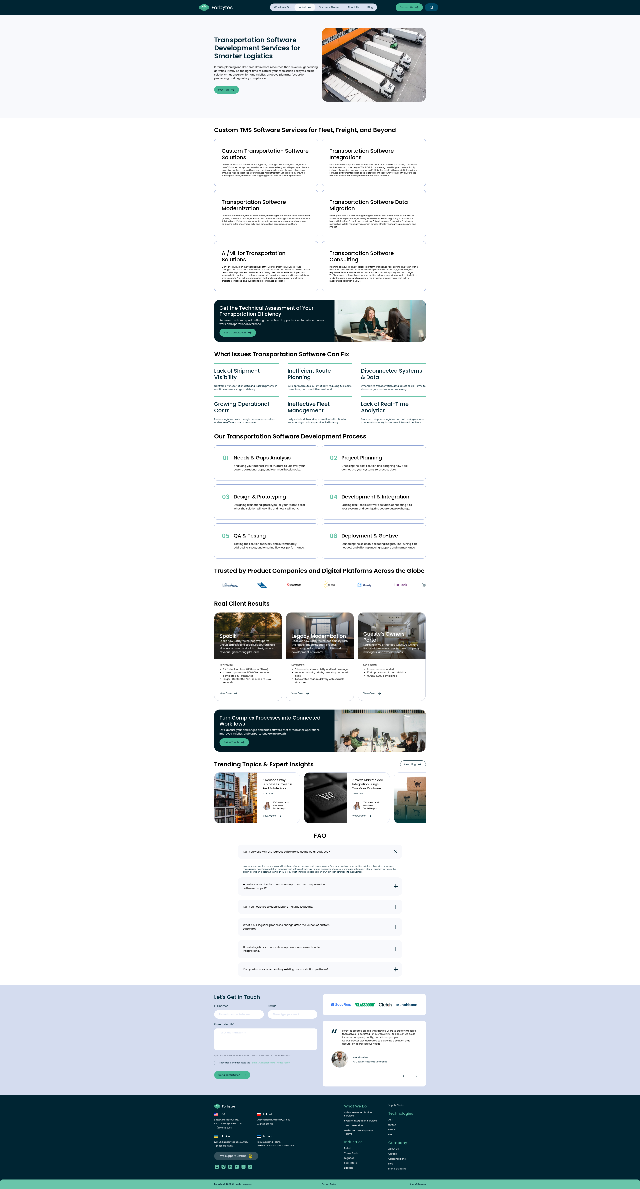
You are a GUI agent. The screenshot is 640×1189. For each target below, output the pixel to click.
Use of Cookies (418, 1184)
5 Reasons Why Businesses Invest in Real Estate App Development (277, 786)
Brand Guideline (397, 1168)
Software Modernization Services (358, 1114)
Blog (370, 7)
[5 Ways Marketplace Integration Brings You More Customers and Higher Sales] (325, 798)
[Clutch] (217, 1166)
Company (397, 1142)
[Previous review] (404, 1076)
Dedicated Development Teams (358, 1132)
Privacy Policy (329, 1184)
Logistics (349, 1158)
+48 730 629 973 (265, 1124)
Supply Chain (396, 1105)
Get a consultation (229, 1075)
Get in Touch (231, 742)
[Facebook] (237, 1166)
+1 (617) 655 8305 (223, 1127)
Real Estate (350, 1163)
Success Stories (329, 7)
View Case (226, 693)
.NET (390, 1119)
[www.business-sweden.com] (216, 585)
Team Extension (353, 1125)
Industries (304, 7)
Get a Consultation (235, 332)
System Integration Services (360, 1120)
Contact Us (406, 7)
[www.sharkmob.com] (248, 584)
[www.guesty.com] (319, 585)
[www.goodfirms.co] (341, 1004)
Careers (393, 1153)
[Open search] (431, 7)
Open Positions (397, 1158)
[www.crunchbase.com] (406, 1004)
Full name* (221, 1006)
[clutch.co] (385, 1004)
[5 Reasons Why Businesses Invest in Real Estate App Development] (235, 798)
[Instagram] (223, 1166)
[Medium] (243, 1166)
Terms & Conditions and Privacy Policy (270, 1062)
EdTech (348, 1167)
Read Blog (410, 764)
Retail (347, 1148)
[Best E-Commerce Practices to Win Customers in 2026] (415, 798)
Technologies (400, 1113)
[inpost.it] (283, 584)
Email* (272, 1006)
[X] (250, 1166)
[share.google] (365, 1005)
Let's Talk (223, 89)
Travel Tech (351, 1153)
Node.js (392, 1124)
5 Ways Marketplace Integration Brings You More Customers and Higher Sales (368, 786)
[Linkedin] (230, 1166)
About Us (353, 7)
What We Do (282, 7)
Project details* (224, 1024)
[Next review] (414, 1076)
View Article (269, 815)
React (391, 1129)
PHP (390, 1134)
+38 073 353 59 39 (223, 1146)
